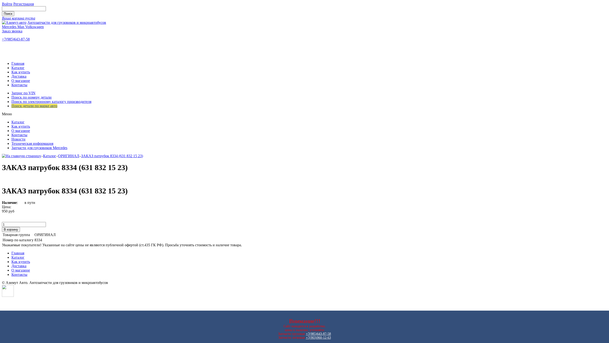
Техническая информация (32, 143)
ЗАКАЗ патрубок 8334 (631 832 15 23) (112, 156)
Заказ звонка (12, 31)
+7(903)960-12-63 (318, 337)
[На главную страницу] (21, 156)
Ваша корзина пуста (18, 18)
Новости (18, 139)
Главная (17, 63)
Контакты (19, 85)
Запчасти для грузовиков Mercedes (39, 148)
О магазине (20, 81)
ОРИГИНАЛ (68, 156)
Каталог (18, 68)
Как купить (20, 72)
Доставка (18, 76)
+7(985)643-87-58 (16, 39)
